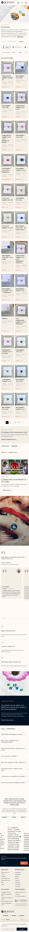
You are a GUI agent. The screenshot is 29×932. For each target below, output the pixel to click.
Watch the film (7, 490)
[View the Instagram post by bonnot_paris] (14, 839)
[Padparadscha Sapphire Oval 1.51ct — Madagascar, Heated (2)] (21, 247)
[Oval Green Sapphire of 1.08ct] (7, 190)
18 (15, 422)
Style (20, 52)
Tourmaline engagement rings (7, 898)
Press (2, 884)
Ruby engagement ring (6, 901)
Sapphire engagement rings (6, 895)
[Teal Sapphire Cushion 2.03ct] (7, 371)
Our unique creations (20, 896)
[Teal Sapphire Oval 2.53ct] (21, 341)
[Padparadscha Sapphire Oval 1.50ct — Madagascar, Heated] (7, 127)
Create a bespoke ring (20, 892)
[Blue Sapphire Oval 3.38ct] (7, 97)
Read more (20, 36)
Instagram (4, 817)
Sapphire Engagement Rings (9, 539)
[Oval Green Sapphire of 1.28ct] (7, 217)
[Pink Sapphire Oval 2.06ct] (21, 127)
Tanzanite (17, 882)
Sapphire (17, 880)
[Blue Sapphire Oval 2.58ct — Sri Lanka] (7, 247)
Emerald (17, 876)
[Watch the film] (14, 467)
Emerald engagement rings (6, 904)
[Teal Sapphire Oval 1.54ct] (21, 190)
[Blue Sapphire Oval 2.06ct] (21, 371)
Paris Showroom (5, 878)
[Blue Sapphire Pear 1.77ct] (7, 399)
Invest (2, 874)
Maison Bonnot (5, 872)
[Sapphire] (7, 310)
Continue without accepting (8, 929)
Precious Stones (6, 535)
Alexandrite (17, 874)
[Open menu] (26, 2)
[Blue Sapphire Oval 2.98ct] (21, 67)
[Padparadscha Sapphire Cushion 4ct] (7, 67)
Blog (2, 882)
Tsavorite (17, 886)
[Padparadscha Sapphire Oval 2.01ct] (21, 97)
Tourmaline (17, 884)
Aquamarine (18, 872)
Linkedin (22, 817)
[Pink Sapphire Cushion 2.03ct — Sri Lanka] (7, 341)
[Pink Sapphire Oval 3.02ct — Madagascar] (7, 160)
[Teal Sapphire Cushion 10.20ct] (21, 160)
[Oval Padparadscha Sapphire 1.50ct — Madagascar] (21, 310)
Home (2, 41)
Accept (22, 929)
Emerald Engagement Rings (9, 542)
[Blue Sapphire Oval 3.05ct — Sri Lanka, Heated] (21, 217)
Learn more (4, 925)
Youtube (14, 817)
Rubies (16, 878)
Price (13, 52)
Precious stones (12, 41)
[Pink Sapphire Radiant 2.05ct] (21, 280)
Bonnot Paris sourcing (7, 720)
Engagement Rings (7, 537)
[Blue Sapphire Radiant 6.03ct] (21, 399)
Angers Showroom (5, 880)
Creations (3, 876)
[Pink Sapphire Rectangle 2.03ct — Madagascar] (7, 280)
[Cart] (18, 2)
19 (18, 422)
